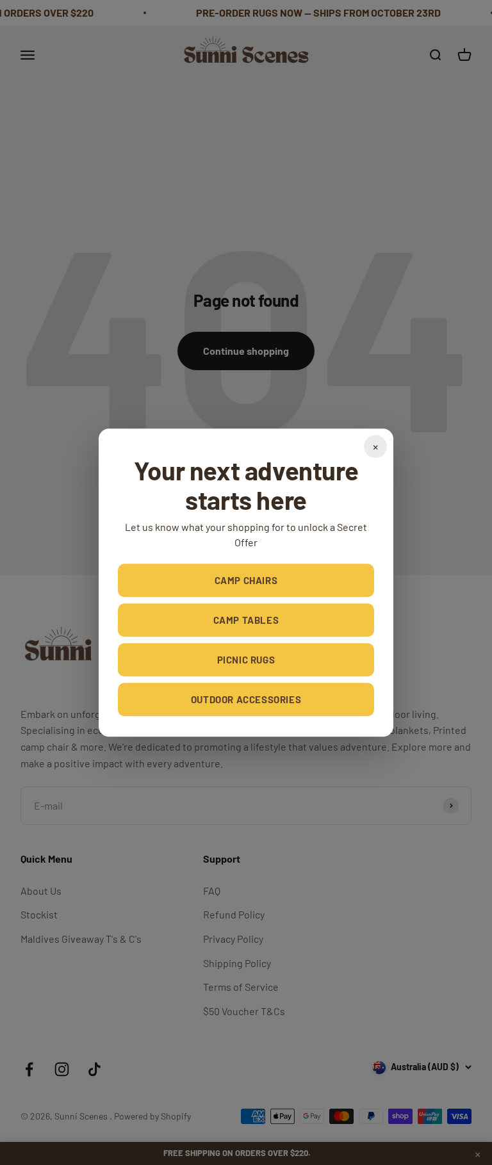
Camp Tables (246, 620)
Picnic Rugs (246, 659)
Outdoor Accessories (246, 699)
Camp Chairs (246, 580)
